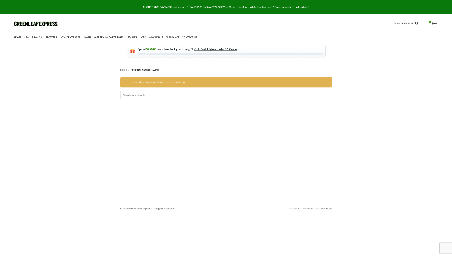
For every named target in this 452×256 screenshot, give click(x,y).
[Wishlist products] (422, 23)
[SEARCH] (328, 95)
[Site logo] (36, 23)
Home (123, 69)
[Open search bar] (417, 23)
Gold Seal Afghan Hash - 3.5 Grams (215, 49)
